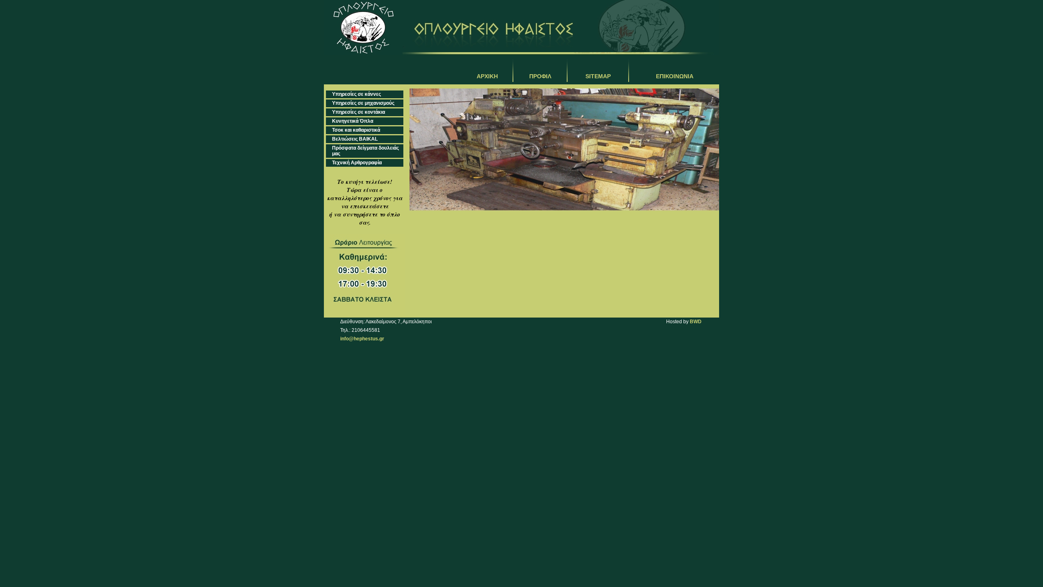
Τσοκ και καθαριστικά (356, 130)
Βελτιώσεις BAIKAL (355, 139)
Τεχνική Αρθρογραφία (357, 163)
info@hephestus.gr (362, 339)
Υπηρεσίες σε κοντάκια (358, 112)
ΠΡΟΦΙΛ (540, 76)
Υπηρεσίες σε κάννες (356, 94)
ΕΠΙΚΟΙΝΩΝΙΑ (674, 76)
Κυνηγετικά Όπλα (352, 121)
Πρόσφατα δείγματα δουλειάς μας (365, 151)
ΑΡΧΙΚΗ (487, 76)
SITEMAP (598, 76)
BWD (696, 321)
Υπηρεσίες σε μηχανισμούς (363, 103)
